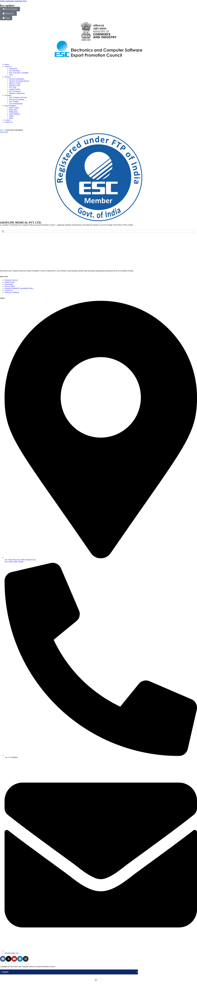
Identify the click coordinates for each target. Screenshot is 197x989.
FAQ (11, 75)
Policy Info (13, 110)
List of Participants (16, 104)
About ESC (13, 69)
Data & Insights (10, 106)
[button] (98, 61)
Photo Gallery (14, 108)
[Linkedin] (20, 959)
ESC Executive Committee (19, 73)
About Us (8, 67)
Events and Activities (16, 99)
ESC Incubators (15, 91)
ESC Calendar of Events (18, 97)
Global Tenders (14, 89)
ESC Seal (12, 87)
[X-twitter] (8, 959)
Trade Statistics (14, 114)
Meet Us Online (15, 83)
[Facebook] (3, 959)
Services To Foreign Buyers (19, 81)
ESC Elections (14, 71)
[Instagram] (26, 959)
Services (8, 77)
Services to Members (16, 79)
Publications (13, 112)
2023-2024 (4, 132)
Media (11, 116)
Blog (11, 118)
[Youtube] (14, 959)
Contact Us (9, 122)
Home (7, 64)
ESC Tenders (14, 102)
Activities (8, 95)
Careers (7, 120)
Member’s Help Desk (17, 93)
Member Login (14, 85)
